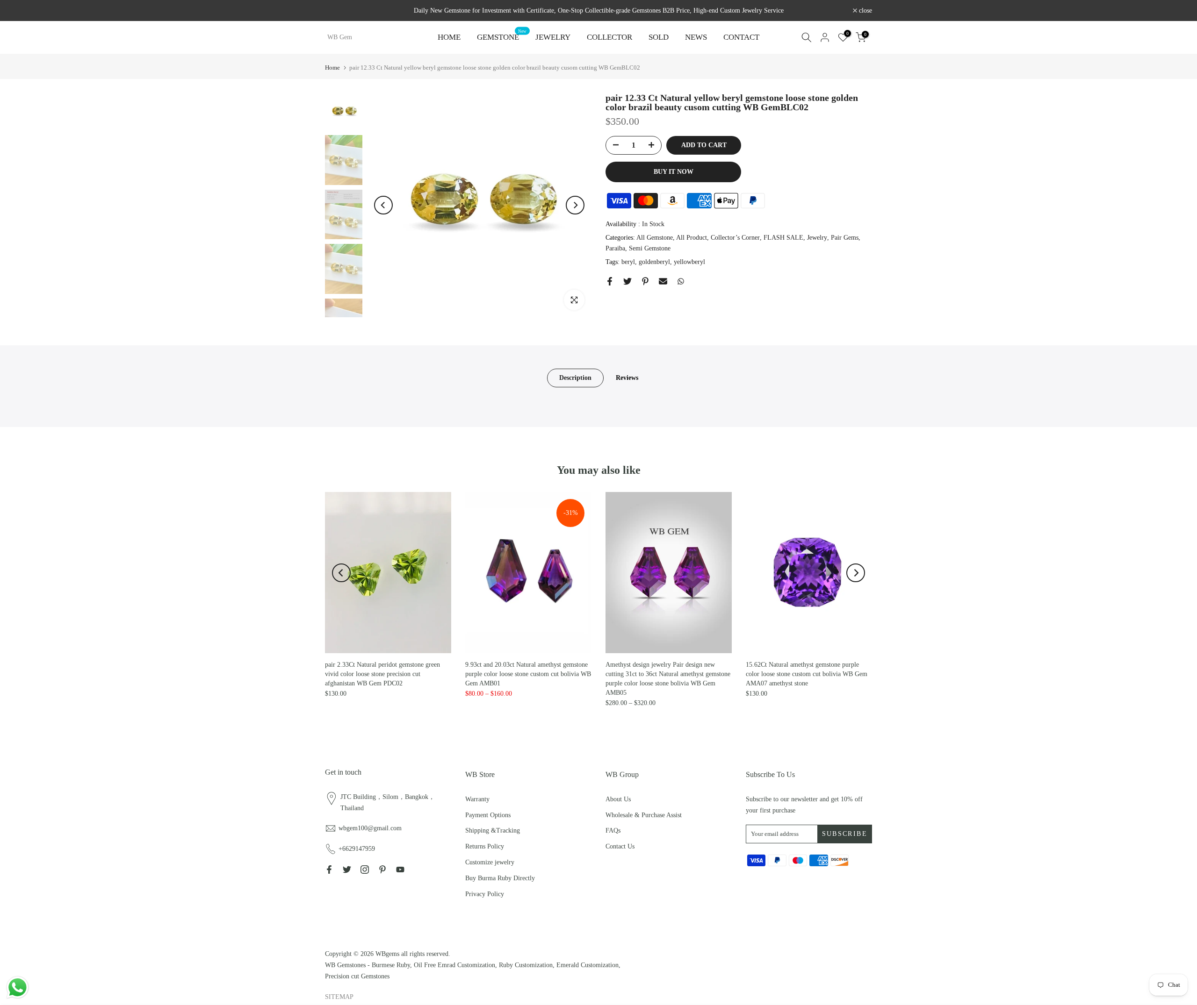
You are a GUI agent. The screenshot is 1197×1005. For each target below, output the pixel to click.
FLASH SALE (783, 237)
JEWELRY (552, 37)
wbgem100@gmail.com (370, 828)
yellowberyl (689, 261)
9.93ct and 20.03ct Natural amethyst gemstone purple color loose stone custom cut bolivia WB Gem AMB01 (528, 674)
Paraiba (615, 248)
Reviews (627, 377)
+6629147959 (357, 848)
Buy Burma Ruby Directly (500, 878)
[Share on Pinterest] (645, 281)
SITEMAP (339, 996)
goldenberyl (654, 261)
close (336, 10)
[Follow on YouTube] (400, 869)
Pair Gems (844, 237)
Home (332, 67)
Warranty (477, 799)
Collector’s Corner (735, 237)
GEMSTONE (501, 36)
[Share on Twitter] (627, 281)
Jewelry (817, 237)
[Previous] (383, 205)
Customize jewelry (489, 862)
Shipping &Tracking (492, 830)
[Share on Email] (663, 281)
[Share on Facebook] (610, 281)
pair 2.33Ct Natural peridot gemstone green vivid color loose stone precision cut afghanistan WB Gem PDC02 (382, 674)
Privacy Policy (484, 894)
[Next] (575, 205)
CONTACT (741, 37)
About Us (618, 799)
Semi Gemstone (650, 248)
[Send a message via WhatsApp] (17, 987)
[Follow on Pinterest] (382, 869)
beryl (628, 261)
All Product (691, 237)
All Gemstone (654, 237)
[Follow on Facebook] (329, 869)
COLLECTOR (609, 37)
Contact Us (620, 846)
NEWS (696, 37)
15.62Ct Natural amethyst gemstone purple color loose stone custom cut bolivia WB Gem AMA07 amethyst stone (806, 674)
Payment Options (488, 815)
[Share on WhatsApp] (681, 281)
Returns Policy (484, 846)
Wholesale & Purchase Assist (644, 815)
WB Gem (339, 37)
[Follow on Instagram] (365, 869)
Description (575, 377)
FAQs (613, 830)
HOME (449, 37)
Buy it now (673, 171)
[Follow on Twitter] (347, 869)
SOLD (659, 37)
